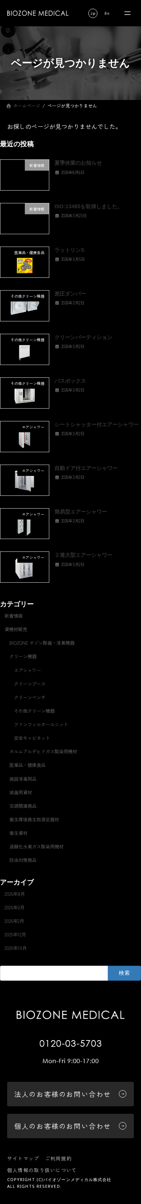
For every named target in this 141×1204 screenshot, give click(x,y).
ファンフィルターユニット (41, 724)
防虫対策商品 (22, 860)
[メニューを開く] (127, 13)
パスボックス (70, 381)
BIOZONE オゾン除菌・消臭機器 (41, 643)
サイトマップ (23, 1158)
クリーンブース (29, 683)
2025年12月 (15, 934)
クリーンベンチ (29, 697)
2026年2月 (14, 921)
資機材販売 (16, 629)
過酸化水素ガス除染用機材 (36, 846)
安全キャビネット (32, 738)
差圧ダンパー (70, 294)
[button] (92, 13)
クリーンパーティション (83, 337)
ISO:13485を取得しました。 (89, 206)
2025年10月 (16, 948)
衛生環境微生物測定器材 (34, 819)
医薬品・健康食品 (27, 765)
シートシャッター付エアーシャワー (97, 424)
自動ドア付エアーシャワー (86, 468)
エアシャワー (27, 670)
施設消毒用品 (22, 778)
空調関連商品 (22, 806)
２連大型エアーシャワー (83, 555)
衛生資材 (18, 833)
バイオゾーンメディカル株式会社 (77, 1179)
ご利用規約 (58, 1158)
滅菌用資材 (20, 792)
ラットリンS (69, 250)
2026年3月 (14, 907)
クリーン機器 (22, 656)
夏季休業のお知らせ (78, 163)
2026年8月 (15, 894)
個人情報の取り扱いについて (42, 1170)
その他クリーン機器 (34, 710)
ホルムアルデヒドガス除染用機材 (43, 751)
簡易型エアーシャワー (81, 512)
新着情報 (14, 615)
